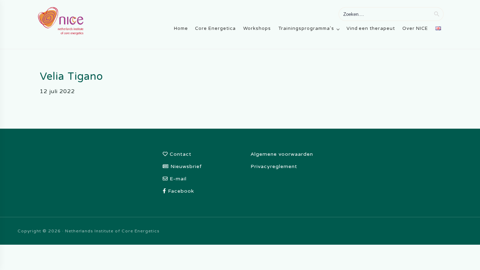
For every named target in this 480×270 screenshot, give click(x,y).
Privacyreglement (274, 166)
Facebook (180, 191)
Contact (180, 154)
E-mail (177, 179)
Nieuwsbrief (185, 166)
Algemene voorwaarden (282, 154)
